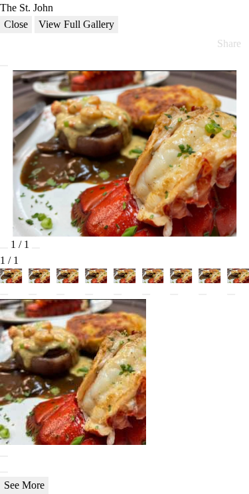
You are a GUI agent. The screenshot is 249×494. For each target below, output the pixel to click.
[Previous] (4, 248)
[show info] (4, 65)
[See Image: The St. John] (4, 294)
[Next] (36, 248)
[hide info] (4, 472)
